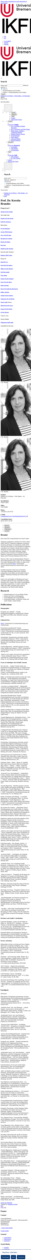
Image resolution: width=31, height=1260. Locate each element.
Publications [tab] (8, 529)
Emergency (7, 1240)
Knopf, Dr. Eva (4, 262)
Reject (13, 1257)
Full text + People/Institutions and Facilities (14, 92)
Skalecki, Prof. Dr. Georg (7, 305)
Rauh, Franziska (5, 285)
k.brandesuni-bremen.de (14, 516)
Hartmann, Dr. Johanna (6, 238)
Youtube (6, 1247)
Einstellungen (5, 1257)
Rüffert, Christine (5, 292)
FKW (14, 563)
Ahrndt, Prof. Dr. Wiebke (7, 211)
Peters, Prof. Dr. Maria (6, 282)
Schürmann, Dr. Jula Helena (7, 299)
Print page (3, 1207)
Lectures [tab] (7, 531)
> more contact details (7, 1228)
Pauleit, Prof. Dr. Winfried (7, 278)
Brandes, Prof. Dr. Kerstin (7, 218)
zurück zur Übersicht (6, 1202)
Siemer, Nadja (4, 302)
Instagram (6, 1249)
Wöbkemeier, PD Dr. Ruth (7, 322)
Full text (4, 89)
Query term (4, 85)
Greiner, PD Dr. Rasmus (6, 232)
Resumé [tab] (7, 525)
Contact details (5, 1231)
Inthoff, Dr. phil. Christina (7, 248)
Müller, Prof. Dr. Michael (7, 268)
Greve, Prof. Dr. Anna (6, 235)
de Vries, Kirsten (5, 312)
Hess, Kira (3, 245)
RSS (2, 1206)
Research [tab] (7, 527)
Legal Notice (7, 1237)
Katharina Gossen (12, 1204)
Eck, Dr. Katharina (5, 228)
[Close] (8, 123)
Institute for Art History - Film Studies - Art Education (15, 96)
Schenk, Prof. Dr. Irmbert (7, 295)
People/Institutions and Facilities (11, 90)
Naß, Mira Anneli (5, 272)
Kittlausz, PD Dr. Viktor (6, 255)
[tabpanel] (15, 561)
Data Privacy (7, 1239)
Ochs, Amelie (4, 275)
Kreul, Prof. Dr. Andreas (6, 265)
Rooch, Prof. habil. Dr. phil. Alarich (9, 289)
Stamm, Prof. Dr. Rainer (6, 309)
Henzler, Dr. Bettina (5, 242)
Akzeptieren (21, 1257)
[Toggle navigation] (1, 78)
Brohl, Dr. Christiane (6, 221)
